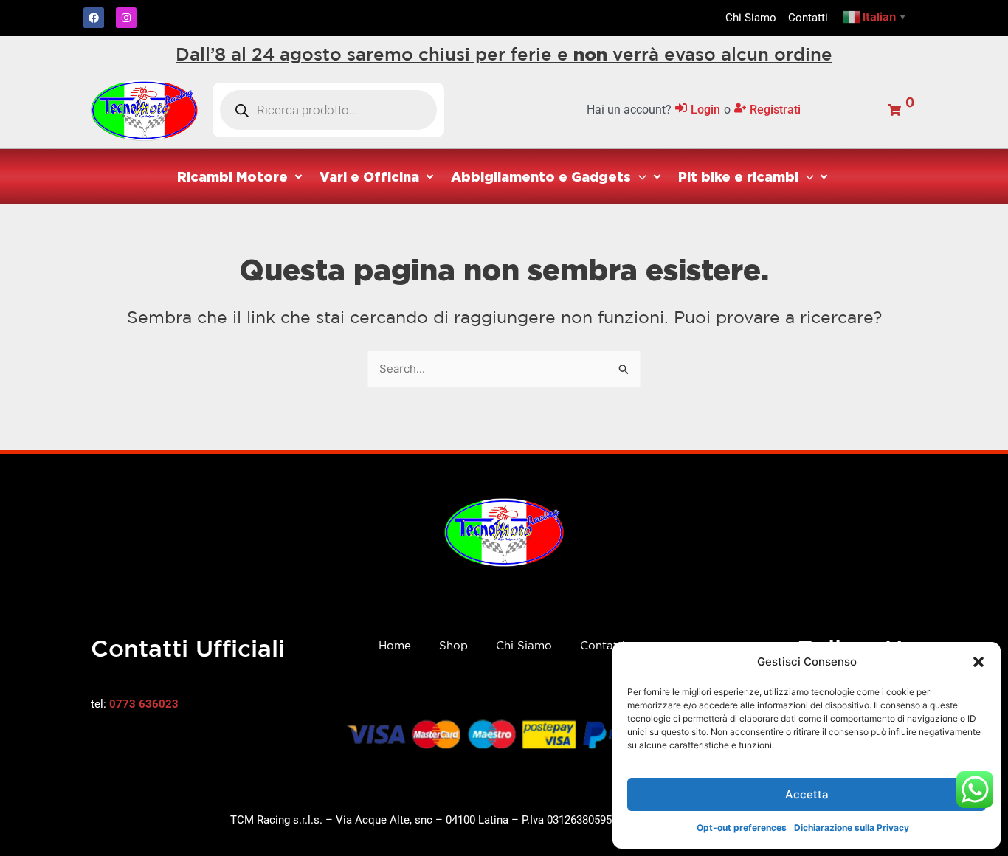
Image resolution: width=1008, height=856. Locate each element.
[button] (978, 662)
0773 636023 (144, 704)
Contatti (602, 645)
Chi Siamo (524, 645)
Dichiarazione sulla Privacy (851, 827)
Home (395, 645)
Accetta (807, 794)
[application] (638, 176)
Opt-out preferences (742, 827)
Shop (453, 645)
